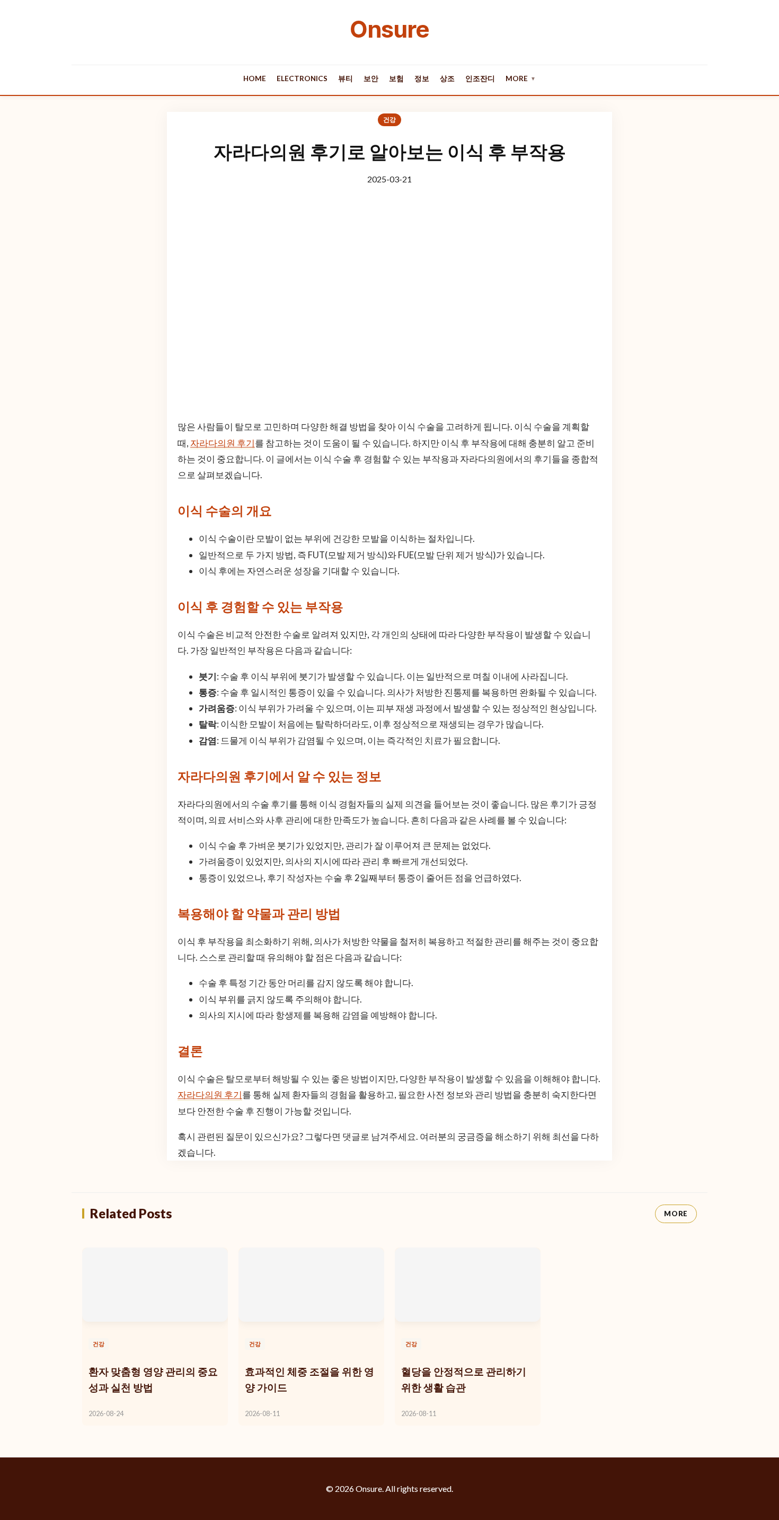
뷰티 (345, 78)
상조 (447, 78)
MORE (676, 1213)
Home (254, 78)
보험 (396, 78)
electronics (302, 78)
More (521, 78)
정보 (421, 78)
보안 (371, 78)
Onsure (389, 29)
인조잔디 (480, 78)
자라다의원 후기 (222, 443)
